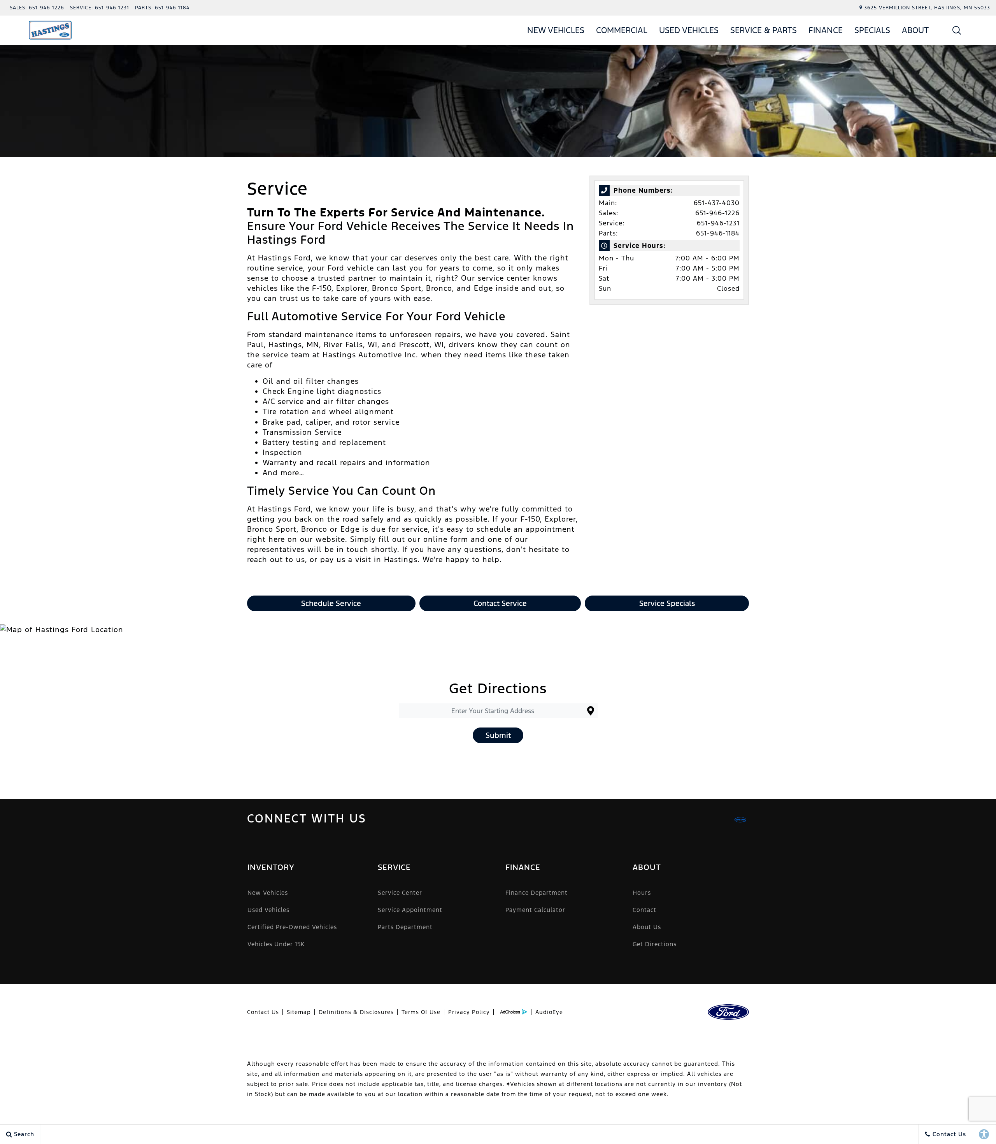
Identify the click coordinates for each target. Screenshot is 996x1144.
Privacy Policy (469, 1012)
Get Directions (655, 944)
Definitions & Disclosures (356, 1012)
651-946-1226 (717, 213)
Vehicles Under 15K (276, 944)
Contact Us (263, 1012)
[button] (956, 30)
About (915, 30)
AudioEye (549, 1012)
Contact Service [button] (500, 603)
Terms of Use (421, 1012)
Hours (642, 892)
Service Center (400, 892)
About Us (647, 927)
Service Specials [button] (667, 603)
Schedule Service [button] (331, 603)
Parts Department (405, 927)
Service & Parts (763, 30)
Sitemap (299, 1012)
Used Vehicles (689, 30)
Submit (498, 735)
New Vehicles (555, 30)
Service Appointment (410, 910)
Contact (644, 910)
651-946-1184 (718, 233)
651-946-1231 (718, 223)
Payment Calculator (535, 910)
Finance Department (536, 892)
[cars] (740, 819)
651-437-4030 (717, 203)
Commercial (621, 30)
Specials (872, 30)
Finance (825, 30)
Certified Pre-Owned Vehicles (292, 927)
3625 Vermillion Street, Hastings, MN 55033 (927, 8)
